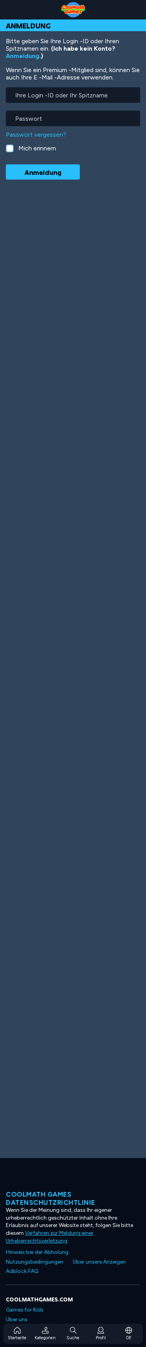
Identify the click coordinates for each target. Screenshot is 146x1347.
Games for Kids (25, 1309)
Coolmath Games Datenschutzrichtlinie (50, 1198)
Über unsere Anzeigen (99, 1262)
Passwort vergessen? (36, 134)
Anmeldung (22, 56)
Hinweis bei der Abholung (37, 1252)
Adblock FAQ (22, 1271)
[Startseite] (73, 10)
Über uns (17, 1319)
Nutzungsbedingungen (34, 1262)
